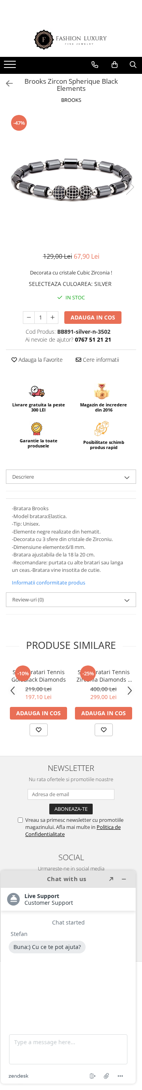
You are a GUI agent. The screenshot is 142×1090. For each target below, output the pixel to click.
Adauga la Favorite (40, 359)
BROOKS (71, 99)
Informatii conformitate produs (48, 582)
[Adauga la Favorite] (39, 730)
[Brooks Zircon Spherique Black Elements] (71, 179)
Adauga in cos (93, 317)
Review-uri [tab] (28, 599)
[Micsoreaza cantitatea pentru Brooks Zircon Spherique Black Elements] (29, 317)
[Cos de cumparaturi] (114, 65)
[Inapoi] (6, 83)
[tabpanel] (71, 179)
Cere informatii (100, 359)
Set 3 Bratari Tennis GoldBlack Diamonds (38, 675)
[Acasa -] (71, 39)
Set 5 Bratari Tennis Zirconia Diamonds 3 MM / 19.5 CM (104, 675)
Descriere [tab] (23, 476)
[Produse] (11, 67)
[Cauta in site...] (133, 65)
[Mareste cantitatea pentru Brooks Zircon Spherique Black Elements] (52, 317)
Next (129, 187)
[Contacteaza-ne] (95, 65)
